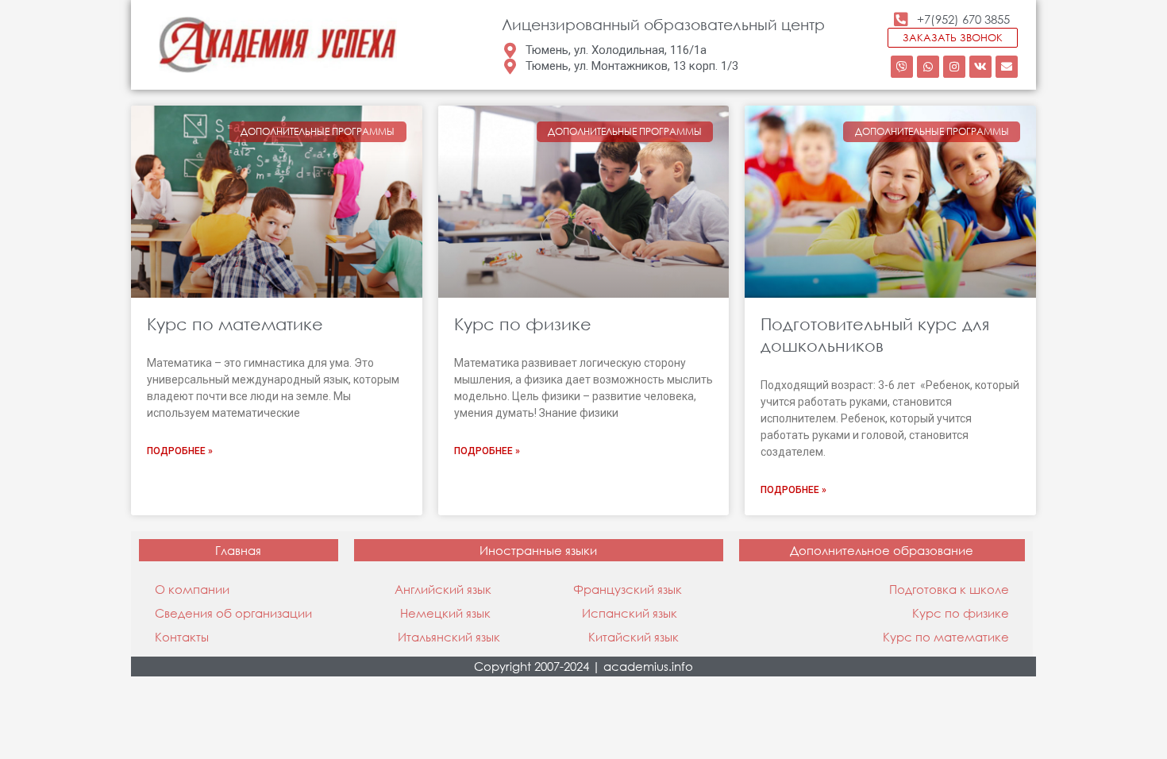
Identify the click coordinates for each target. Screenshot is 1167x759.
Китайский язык (633, 637)
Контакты (182, 637)
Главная (238, 550)
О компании (192, 589)
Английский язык (443, 589)
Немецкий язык (445, 613)
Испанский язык (629, 613)
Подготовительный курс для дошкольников (875, 335)
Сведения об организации (233, 613)
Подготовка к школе (949, 589)
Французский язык (627, 589)
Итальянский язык (449, 637)
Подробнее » (180, 451)
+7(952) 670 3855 (963, 19)
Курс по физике (522, 324)
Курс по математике (235, 324)
